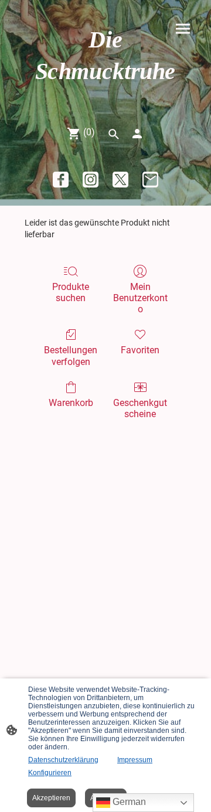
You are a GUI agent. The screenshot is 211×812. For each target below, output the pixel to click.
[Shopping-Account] (137, 134)
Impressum (134, 760)
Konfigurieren (50, 773)
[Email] (150, 179)
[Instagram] (90, 179)
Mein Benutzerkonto (140, 298)
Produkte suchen (70, 292)
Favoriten (140, 350)
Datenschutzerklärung (63, 760)
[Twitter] (120, 179)
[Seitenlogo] (105, 97)
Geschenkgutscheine (140, 408)
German (128, 802)
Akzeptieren (51, 798)
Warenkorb (71, 402)
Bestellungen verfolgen (70, 355)
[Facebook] (61, 179)
